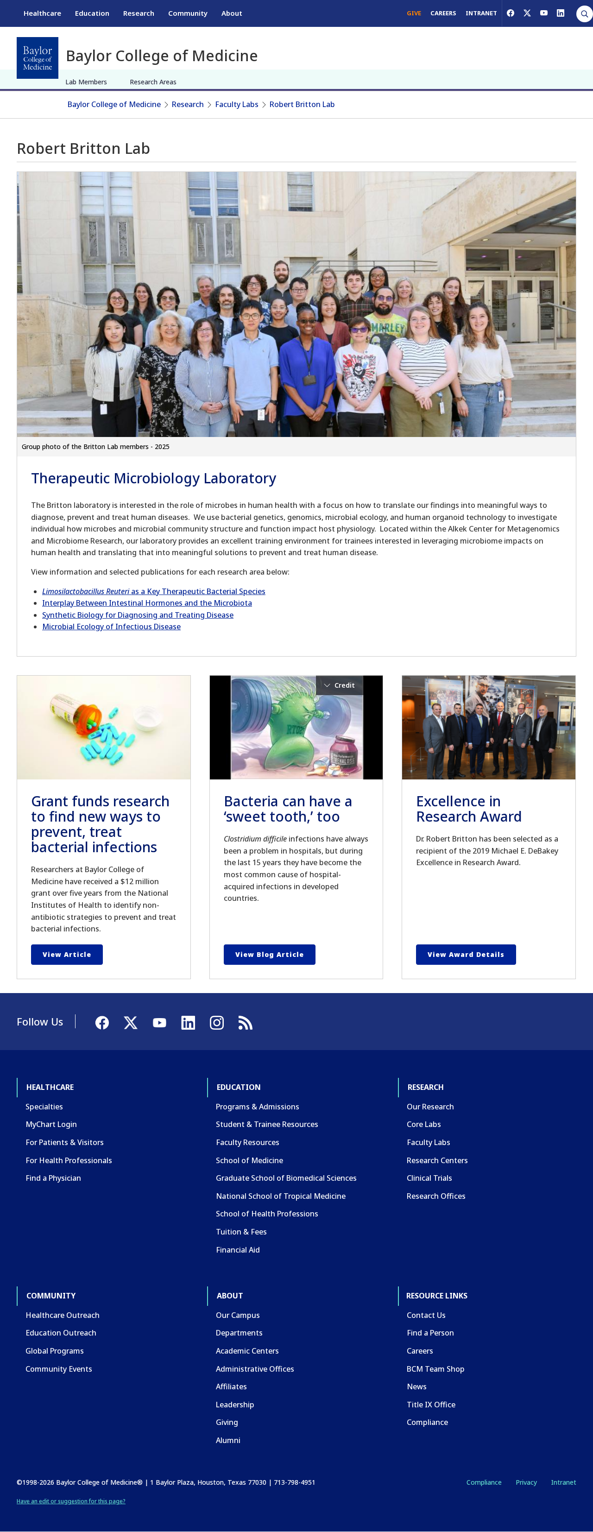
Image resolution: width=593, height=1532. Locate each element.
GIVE (414, 13)
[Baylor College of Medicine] (37, 58)
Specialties (44, 1107)
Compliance (427, 1422)
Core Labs (424, 1124)
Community (188, 13)
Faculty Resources (247, 1142)
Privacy (526, 1482)
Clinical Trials (429, 1178)
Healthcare (42, 13)
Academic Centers (247, 1351)
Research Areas (153, 81)
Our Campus (238, 1315)
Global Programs (54, 1351)
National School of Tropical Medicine (281, 1196)
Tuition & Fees (241, 1232)
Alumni (228, 1440)
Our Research (430, 1107)
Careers (420, 1351)
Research (138, 13)
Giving (227, 1422)
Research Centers (437, 1160)
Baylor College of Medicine (114, 104)
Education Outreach (60, 1333)
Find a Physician (53, 1178)
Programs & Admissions (257, 1107)
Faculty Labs (237, 104)
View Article (67, 954)
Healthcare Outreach (62, 1315)
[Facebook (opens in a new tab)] (510, 13)
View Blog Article (269, 954)
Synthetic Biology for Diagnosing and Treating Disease (137, 615)
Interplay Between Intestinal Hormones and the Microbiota (147, 603)
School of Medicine (249, 1160)
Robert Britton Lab (302, 104)
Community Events (58, 1369)
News (417, 1386)
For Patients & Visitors (64, 1142)
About (231, 13)
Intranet (563, 1482)
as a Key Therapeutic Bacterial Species (153, 591)
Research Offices (436, 1196)
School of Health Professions (267, 1214)
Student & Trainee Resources (267, 1124)
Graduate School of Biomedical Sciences (286, 1178)
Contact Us (426, 1315)
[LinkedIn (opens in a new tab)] (560, 13)
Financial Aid (238, 1250)
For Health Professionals (68, 1160)
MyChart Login (51, 1124)
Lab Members (86, 81)
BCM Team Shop (436, 1369)
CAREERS (443, 13)
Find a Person (430, 1333)
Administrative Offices (255, 1369)
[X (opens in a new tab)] (527, 13)
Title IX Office (431, 1404)
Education (92, 13)
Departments (239, 1333)
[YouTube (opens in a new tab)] (544, 13)
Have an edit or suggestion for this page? (71, 1501)
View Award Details (466, 954)
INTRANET (481, 13)
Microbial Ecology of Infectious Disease (111, 626)
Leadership (235, 1404)
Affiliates (231, 1386)
